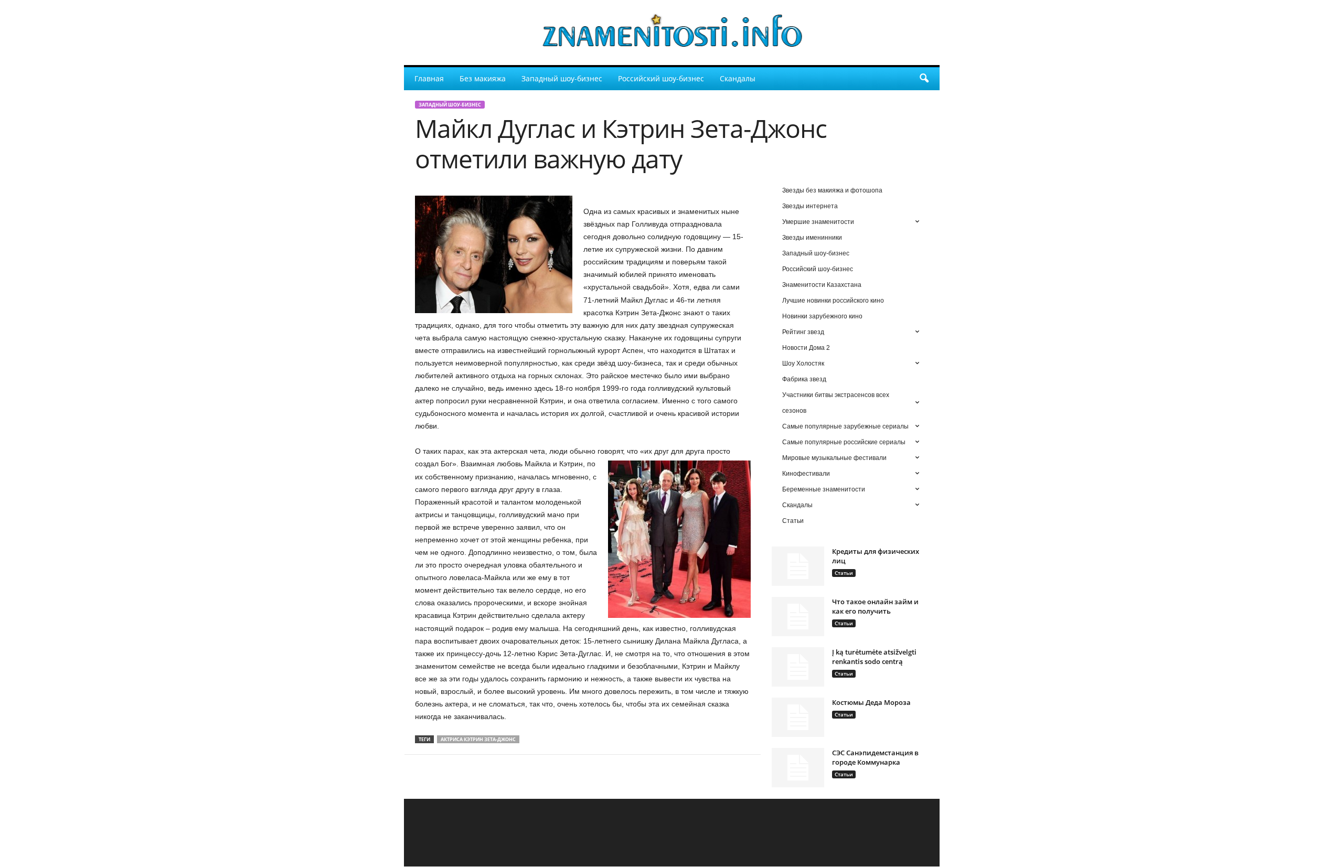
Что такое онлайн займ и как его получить (875, 606)
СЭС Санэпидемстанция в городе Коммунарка (875, 757)
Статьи (844, 572)
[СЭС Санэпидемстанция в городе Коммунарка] (798, 767)
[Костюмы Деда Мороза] (798, 717)
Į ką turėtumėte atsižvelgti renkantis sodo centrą (874, 656)
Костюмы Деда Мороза (871, 702)
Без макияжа (483, 78)
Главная (429, 78)
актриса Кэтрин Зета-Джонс (478, 739)
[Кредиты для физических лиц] (798, 566)
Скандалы (737, 78)
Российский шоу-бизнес (661, 78)
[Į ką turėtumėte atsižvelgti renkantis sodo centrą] (798, 667)
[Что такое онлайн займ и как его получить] (798, 616)
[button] (923, 78)
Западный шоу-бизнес (561, 78)
